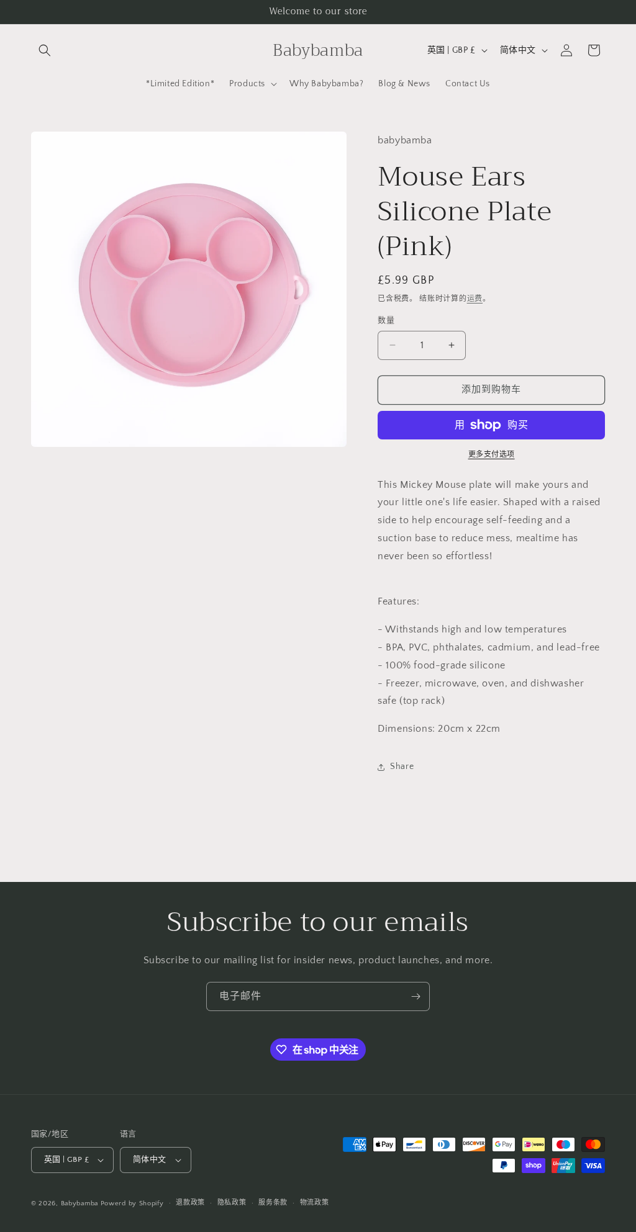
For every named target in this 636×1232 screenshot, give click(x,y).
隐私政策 (232, 1203)
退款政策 (190, 1203)
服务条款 (273, 1203)
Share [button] (402, 766)
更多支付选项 (491, 455)
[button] (44, 50)
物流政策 (314, 1203)
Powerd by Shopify (132, 1203)
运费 (475, 299)
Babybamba (79, 1203)
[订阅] (415, 996)
